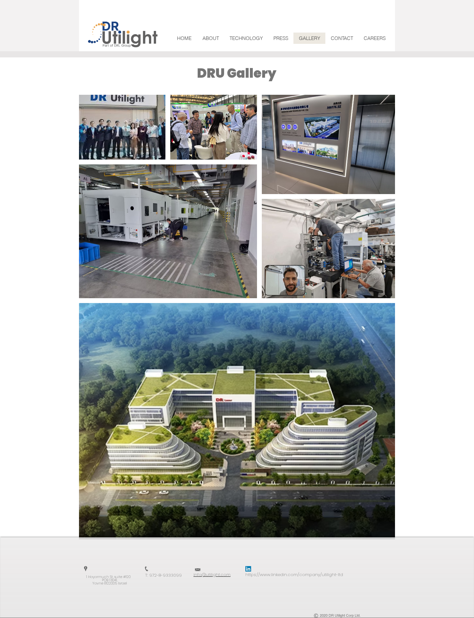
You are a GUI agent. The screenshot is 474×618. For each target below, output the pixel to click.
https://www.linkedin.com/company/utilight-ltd (294, 575)
